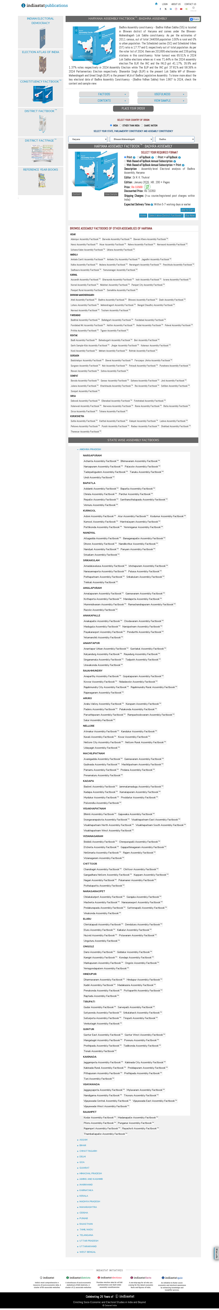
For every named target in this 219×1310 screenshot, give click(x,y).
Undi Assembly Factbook (99, 477)
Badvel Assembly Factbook (100, 786)
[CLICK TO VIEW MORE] (41, 25)
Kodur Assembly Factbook (100, 1117)
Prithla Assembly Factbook (85, 330)
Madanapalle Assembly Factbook (138, 1117)
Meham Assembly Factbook (113, 350)
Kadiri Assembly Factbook (99, 985)
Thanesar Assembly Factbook (86, 431)
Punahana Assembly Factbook (175, 365)
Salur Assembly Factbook (99, 720)
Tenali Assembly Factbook (100, 1051)
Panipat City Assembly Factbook (148, 285)
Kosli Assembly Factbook (84, 350)
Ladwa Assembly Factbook (174, 421)
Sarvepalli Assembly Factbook (136, 1007)
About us (176, 4)
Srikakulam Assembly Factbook (145, 577)
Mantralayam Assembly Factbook (140, 522)
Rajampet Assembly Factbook (102, 1128)
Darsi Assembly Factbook (99, 952)
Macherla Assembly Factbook (102, 902)
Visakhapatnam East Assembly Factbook (155, 819)
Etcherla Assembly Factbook (101, 847)
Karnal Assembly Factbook (84, 285)
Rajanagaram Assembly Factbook (104, 692)
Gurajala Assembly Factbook (144, 897)
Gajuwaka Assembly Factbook (136, 814)
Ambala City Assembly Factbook (123, 259)
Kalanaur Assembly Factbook (156, 345)
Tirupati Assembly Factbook (140, 1018)
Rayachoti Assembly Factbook (140, 1128)
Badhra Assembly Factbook (112, 299)
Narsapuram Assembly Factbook (103, 466)
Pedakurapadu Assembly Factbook (104, 908)
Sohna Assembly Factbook (114, 371)
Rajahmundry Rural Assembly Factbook (154, 687)
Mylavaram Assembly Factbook (146, 1090)
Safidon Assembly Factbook (175, 386)
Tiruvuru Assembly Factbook (141, 1095)
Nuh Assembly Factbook (114, 365)
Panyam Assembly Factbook (138, 549)
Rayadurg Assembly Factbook (142, 654)
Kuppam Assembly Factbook (151, 875)
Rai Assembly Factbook (147, 386)
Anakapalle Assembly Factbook (103, 621)
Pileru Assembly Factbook (100, 1123)
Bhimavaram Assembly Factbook (140, 461)
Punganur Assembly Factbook (136, 1123)
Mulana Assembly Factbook (113, 264)
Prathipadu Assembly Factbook (103, 1046)
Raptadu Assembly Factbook (101, 996)
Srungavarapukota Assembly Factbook (107, 819)
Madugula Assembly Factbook (102, 626)
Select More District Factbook (165, 215)
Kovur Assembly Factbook (134, 737)
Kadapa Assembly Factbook (101, 792)
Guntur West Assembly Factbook (145, 1035)
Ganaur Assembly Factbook (115, 380)
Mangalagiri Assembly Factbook (103, 1040)
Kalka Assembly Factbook (84, 264)
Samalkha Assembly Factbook (122, 290)
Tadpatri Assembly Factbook (143, 659)
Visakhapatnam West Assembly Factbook (109, 830)
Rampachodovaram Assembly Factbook (150, 715)
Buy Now (190, 215)
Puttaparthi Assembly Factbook (143, 990)
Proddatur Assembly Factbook (139, 797)
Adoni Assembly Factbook (100, 516)
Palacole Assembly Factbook (142, 466)
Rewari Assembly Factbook (85, 371)
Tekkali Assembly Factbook (101, 582)
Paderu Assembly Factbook (100, 709)
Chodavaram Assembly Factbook (144, 621)
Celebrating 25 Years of (100, 1296)
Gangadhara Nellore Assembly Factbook (108, 875)
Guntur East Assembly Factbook (103, 1035)
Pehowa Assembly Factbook (85, 426)
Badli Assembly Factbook (84, 340)
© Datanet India (109, 1305)
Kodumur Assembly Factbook (168, 516)
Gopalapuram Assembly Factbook (143, 676)
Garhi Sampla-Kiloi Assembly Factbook (90, 345)
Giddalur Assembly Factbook (134, 952)
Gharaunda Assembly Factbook (118, 279)
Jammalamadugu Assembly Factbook (141, 786)
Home (143, 215)
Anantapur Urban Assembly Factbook (106, 649)
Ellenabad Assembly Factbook (117, 400)
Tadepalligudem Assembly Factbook (106, 472)
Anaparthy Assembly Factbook (102, 676)
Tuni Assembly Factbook (99, 1079)
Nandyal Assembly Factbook (101, 549)
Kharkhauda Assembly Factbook (116, 386)
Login (165, 4)
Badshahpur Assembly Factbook (87, 360)
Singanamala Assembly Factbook (103, 659)
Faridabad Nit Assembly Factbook (88, 325)
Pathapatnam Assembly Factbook (104, 577)
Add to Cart (188, 210)
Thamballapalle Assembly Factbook (105, 1134)
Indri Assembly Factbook (148, 279)
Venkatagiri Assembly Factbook (103, 1023)
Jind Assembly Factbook (173, 380)
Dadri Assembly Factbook (172, 299)
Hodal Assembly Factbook (149, 325)
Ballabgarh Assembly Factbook (117, 320)
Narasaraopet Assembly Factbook (142, 902)
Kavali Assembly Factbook (100, 737)
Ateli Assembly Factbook (84, 299)
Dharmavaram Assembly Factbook (104, 979)
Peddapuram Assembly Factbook (148, 1068)
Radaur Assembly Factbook (145, 426)
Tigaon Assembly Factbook (114, 330)
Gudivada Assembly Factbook (102, 764)
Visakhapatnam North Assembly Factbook (109, 825)
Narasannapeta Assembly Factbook (105, 571)
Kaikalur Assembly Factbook (134, 930)
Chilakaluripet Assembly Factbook (104, 897)
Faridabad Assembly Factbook (150, 320)
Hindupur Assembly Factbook (144, 979)
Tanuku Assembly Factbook (147, 472)
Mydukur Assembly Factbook (101, 797)
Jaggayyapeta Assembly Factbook (104, 1090)
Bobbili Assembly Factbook (100, 842)
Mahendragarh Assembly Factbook (118, 305)
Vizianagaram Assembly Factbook (104, 858)
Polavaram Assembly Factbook (138, 935)
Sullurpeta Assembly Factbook (102, 1018)
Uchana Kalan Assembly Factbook (88, 249)
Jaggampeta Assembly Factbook (103, 1062)
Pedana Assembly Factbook (138, 770)
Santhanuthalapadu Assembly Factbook (144, 499)
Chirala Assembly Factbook (100, 494)
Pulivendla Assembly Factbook (102, 803)
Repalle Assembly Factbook (101, 499)
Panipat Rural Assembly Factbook (88, 290)
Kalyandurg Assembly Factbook (103, 654)
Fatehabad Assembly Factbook (150, 400)
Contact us (190, 4)
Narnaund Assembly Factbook (172, 244)
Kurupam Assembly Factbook (143, 704)
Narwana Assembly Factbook (118, 406)
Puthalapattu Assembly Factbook (104, 885)
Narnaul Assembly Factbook (85, 310)
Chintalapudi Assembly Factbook (103, 924)
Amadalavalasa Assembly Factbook (105, 566)
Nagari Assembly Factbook (100, 880)
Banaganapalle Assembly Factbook (144, 538)
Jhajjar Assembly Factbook (125, 345)
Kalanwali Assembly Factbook (86, 406)
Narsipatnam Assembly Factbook (142, 626)
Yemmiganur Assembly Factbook (143, 527)
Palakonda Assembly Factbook (138, 709)
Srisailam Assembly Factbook (101, 555)
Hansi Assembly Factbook (84, 244)
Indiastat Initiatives (109, 1270)
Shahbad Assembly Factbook (176, 426)
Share (196, 19)
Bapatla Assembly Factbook (137, 488)
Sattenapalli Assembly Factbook (147, 908)
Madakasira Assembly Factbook (136, 985)
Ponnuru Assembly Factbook (141, 1040)
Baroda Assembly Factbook (85, 380)
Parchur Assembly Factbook (136, 494)
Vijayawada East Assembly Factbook (155, 1101)
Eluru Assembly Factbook (99, 930)
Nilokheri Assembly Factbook (115, 285)
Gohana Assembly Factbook (145, 380)
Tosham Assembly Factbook (115, 310)
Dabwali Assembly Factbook (85, 400)
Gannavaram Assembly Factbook (145, 593)
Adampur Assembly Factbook (86, 239)
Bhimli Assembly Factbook (100, 814)
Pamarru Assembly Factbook (101, 770)
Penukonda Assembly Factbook (103, 990)
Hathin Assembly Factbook (121, 325)
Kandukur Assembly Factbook (139, 731)
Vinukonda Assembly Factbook (102, 913)
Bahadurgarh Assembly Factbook (115, 340)
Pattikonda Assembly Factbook (103, 527)
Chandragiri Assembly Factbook (103, 869)
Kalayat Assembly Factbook (143, 421)
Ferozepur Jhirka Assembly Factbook (153, 360)
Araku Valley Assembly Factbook (104, 704)
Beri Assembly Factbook (146, 340)
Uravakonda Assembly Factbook (103, 665)
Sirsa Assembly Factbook (84, 411)
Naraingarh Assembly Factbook (145, 264)
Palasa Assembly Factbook (145, 571)
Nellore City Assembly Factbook (103, 742)
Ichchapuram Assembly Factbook (148, 566)
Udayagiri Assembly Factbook (102, 748)
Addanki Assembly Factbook (101, 488)
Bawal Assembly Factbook (119, 360)
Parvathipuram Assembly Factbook (105, 715)
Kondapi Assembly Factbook (136, 957)
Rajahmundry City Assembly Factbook (106, 687)
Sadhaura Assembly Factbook (86, 270)
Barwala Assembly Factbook (117, 239)
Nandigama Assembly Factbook (103, 1095)
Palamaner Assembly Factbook (137, 880)
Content (77, 194)
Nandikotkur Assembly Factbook (138, 544)
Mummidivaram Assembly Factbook (105, 604)
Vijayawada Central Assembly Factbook (107, 1101)
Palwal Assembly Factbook (179, 325)
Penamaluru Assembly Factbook (103, 775)
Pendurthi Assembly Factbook (145, 632)
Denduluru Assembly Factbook (143, 924)
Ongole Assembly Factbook (142, 963)
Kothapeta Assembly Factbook (102, 599)
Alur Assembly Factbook (133, 516)
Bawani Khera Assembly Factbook (151, 239)
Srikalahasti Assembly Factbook (142, 1012)
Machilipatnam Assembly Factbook (142, 764)
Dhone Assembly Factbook (100, 544)
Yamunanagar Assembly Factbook (120, 270)
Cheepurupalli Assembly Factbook (139, 842)
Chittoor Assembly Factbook (140, 869)
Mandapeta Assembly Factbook (142, 599)
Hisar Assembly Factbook (113, 244)
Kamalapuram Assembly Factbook (140, 792)
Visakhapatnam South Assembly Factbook (161, 825)
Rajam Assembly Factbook (139, 852)
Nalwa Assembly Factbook (141, 244)
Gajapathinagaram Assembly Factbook (143, 847)
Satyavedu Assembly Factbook (102, 1012)
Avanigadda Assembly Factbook (103, 759)
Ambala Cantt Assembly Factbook (88, 259)
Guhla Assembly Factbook (84, 421)
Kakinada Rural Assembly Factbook (105, 1068)
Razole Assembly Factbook (100, 610)
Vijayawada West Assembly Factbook (106, 1106)
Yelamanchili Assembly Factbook (103, 637)
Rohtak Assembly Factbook (143, 350)
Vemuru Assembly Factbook (101, 505)
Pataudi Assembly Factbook (143, 365)
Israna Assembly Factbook (177, 279)
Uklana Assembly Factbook (121, 249)
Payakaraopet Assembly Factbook (104, 632)
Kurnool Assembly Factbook (101, 522)
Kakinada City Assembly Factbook (145, 1062)
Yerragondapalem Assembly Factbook (106, 968)
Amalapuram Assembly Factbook (104, 593)
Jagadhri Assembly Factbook (156, 259)
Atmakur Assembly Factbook (101, 731)
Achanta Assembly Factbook (101, 461)
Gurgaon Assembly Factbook (85, 365)
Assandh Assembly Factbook (86, 279)
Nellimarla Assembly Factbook (102, 852)
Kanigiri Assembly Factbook (100, 957)
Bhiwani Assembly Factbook (142, 299)
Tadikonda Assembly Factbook (142, 1046)
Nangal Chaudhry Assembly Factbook (156, 305)
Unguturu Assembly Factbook (102, 941)
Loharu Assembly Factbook (85, 305)
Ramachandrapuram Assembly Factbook (152, 604)
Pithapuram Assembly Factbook (103, 1073)
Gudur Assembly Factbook (100, 1007)
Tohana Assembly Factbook (113, 411)
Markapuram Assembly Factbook (103, 963)
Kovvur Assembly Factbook (100, 682)
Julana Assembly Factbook (84, 386)
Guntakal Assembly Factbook (148, 649)
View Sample (111, 194)
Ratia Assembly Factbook (177, 406)
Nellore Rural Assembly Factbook (145, 742)
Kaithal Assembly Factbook (113, 421)
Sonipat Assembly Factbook (85, 391)
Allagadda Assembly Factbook (102, 538)
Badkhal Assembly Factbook (85, 320)
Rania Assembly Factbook (148, 406)
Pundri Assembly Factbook (115, 426)
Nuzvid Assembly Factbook (100, 935)
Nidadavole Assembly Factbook (138, 682)
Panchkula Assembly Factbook (178, 264)
